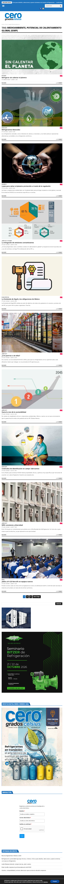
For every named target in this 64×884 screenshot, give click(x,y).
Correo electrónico (25, 818)
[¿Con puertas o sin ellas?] (32, 332)
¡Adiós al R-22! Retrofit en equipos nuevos (17, 582)
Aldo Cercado (6, 244)
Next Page (37, 597)
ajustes (46, 882)
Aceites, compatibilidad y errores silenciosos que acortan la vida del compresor (24, 870)
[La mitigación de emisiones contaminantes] (32, 219)
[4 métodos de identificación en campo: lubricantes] (32, 445)
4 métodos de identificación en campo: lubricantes (20, 469)
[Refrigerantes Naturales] (32, 106)
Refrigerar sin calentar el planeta (14, 78)
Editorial (5, 131)
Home (3, 24)
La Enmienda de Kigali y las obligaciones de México (21, 299)
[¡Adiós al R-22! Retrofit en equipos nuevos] (32, 558)
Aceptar (55, 881)
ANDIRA (3, 579)
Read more (4, 83)
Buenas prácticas (5, 297)
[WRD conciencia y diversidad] (32, 502)
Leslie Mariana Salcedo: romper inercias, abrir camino (47, 2)
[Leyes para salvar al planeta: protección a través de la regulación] (32, 163)
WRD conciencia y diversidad (12, 525)
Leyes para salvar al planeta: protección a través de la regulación (26, 186)
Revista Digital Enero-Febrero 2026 (11, 856)
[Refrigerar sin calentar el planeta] (32, 54)
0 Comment (59, 83)
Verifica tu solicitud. (26, 824)
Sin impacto (4, 184)
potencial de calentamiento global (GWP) (31, 29)
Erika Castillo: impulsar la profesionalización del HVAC (16, 867)
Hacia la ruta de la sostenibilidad (14, 412)
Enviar (21, 836)
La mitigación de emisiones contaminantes (18, 243)
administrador (6, 79)
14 (61, 467)
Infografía (4, 75)
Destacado (10, 240)
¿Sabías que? (4, 240)
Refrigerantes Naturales (11, 130)
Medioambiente (16, 27)
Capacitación (4, 127)
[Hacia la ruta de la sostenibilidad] (32, 389)
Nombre (22, 811)
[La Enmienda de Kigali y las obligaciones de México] (32, 276)
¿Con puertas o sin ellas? (11, 356)
